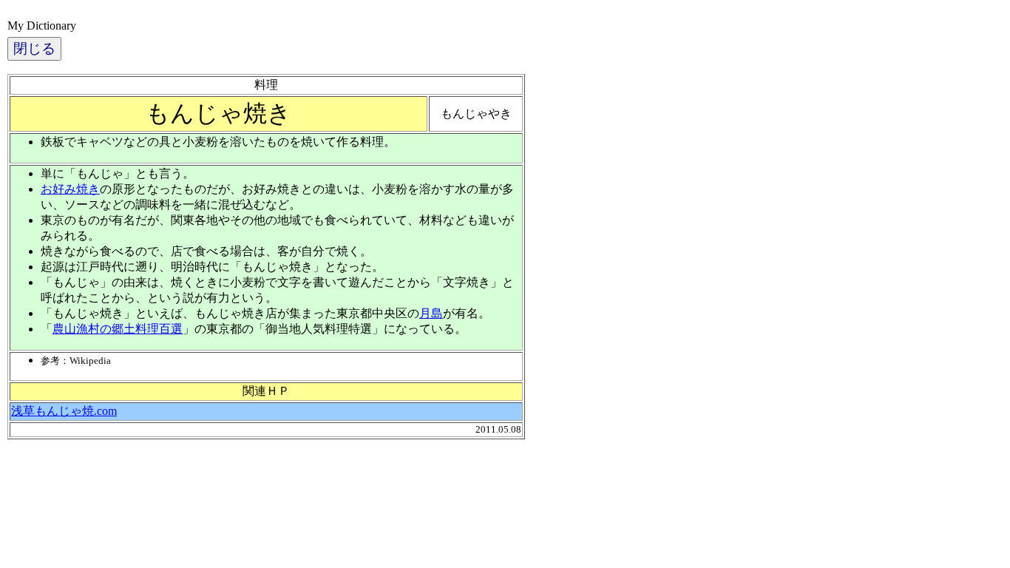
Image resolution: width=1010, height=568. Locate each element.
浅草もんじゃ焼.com (64, 411)
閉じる (34, 48)
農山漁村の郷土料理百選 (117, 328)
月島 (431, 313)
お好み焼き (70, 189)
